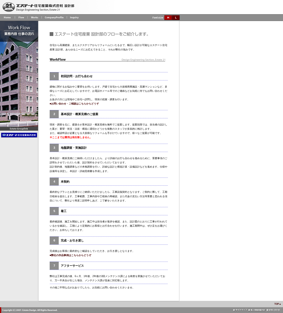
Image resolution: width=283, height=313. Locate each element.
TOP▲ (277, 304)
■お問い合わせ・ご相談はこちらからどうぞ (74, 103)
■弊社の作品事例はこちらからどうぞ (70, 255)
